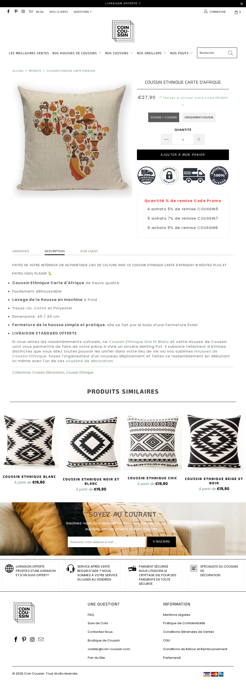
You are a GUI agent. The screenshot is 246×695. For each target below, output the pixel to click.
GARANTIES (20, 251)
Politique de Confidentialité (184, 623)
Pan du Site (96, 657)
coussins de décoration (89, 360)
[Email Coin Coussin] (31, 12)
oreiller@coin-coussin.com (109, 649)
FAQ (91, 614)
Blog (40, 12)
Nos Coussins (117, 53)
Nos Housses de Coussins (74, 53)
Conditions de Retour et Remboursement (195, 649)
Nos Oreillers (149, 53)
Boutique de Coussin (104, 640)
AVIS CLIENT (89, 251)
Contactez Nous (100, 631)
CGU (166, 640)
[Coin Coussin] (123, 32)
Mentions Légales (176, 614)
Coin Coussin (34, 673)
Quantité (182, 129)
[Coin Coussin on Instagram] (23, 12)
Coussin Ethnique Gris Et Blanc (139, 341)
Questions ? (83, 12)
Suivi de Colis (98, 623)
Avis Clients (58, 12)
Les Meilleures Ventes (29, 53)
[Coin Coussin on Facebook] (8, 12)
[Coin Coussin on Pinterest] (15, 12)
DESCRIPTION (55, 251)
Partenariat (172, 657)
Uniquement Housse (198, 117)
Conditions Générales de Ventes (188, 631)
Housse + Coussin (164, 117)
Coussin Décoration (48, 372)
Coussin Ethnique (79, 372)
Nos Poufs (179, 53)
